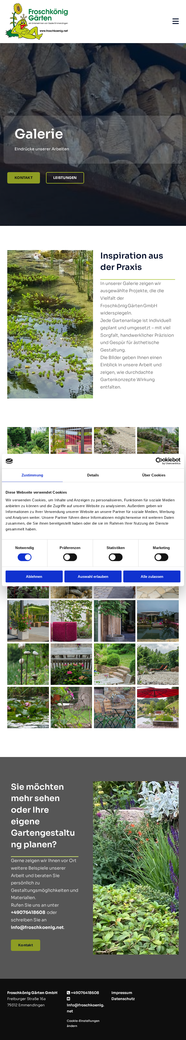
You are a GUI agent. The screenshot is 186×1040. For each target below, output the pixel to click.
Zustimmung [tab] (32, 475)
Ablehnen (34, 576)
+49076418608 (28, 912)
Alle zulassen (152, 576)
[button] (23, 177)
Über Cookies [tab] (153, 475)
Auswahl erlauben (93, 576)
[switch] (70, 557)
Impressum (121, 992)
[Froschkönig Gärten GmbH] (78, 21)
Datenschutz (123, 998)
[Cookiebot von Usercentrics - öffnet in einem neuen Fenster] (159, 461)
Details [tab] (93, 475)
